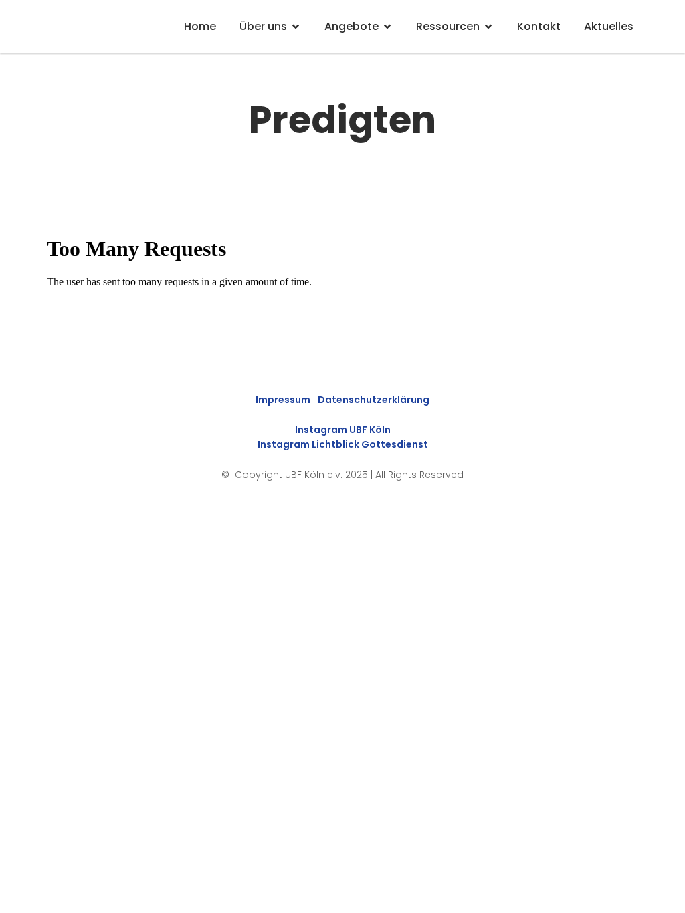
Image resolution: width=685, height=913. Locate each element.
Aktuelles (608, 26)
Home (200, 26)
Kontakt (539, 26)
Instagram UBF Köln (343, 429)
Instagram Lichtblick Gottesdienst (343, 444)
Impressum (283, 399)
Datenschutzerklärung (373, 399)
